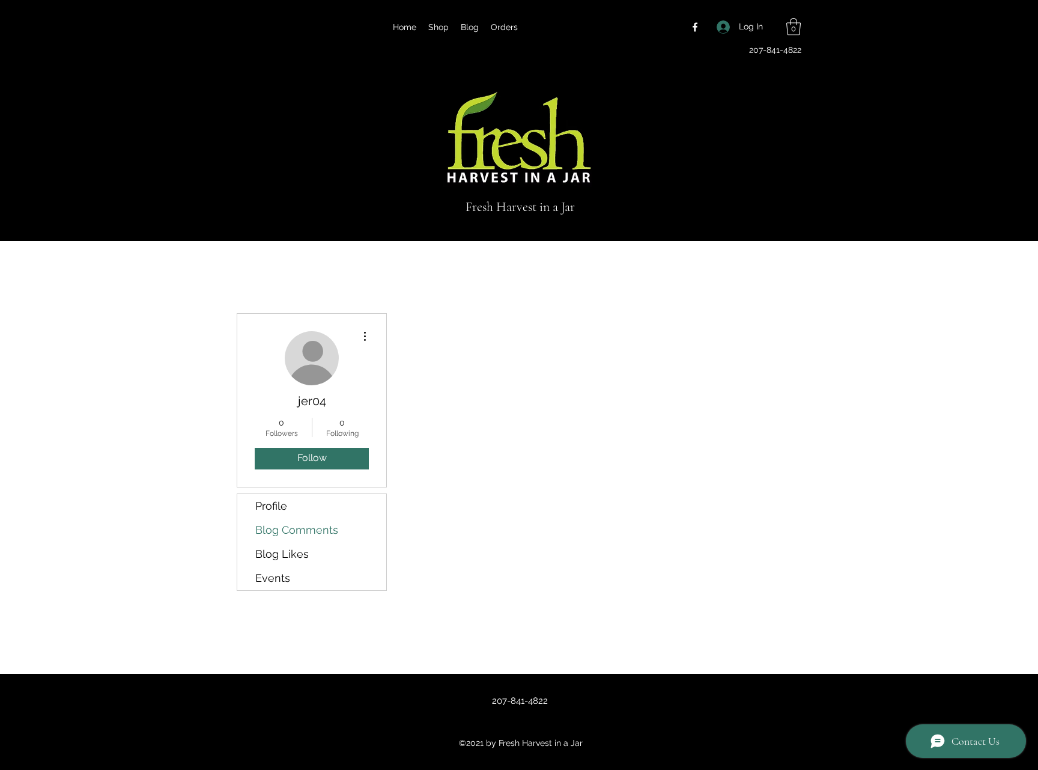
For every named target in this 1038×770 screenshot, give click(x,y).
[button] (793, 26)
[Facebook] (695, 27)
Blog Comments (296, 530)
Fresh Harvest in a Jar (520, 207)
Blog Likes (282, 554)
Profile (271, 506)
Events (272, 578)
